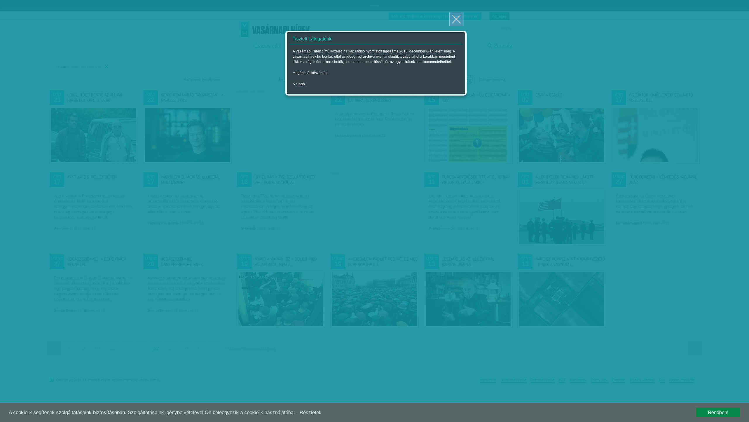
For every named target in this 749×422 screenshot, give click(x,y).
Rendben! (718, 412)
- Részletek (309, 412)
